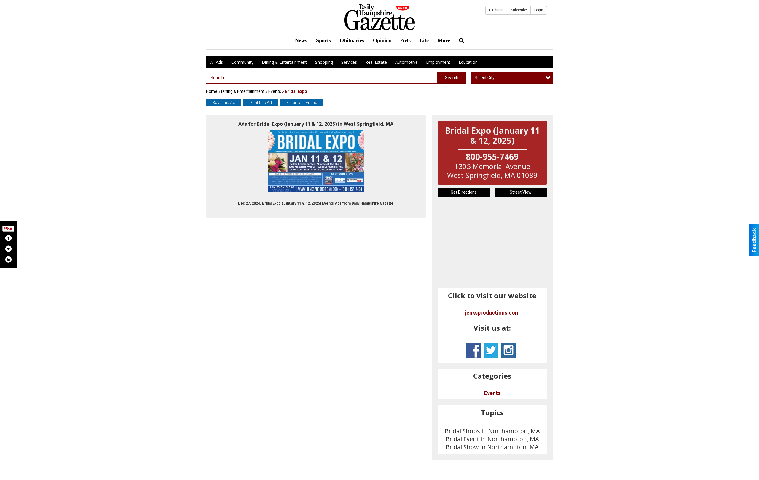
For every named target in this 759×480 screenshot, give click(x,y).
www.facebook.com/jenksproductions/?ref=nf (473, 350)
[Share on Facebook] (8, 238)
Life (424, 40)
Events (275, 91)
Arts (406, 40)
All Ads (216, 62)
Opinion (382, 40)
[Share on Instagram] (8, 259)
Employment (438, 62)
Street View (521, 192)
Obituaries (352, 40)
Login (538, 10)
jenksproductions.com (492, 313)
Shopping (324, 62)
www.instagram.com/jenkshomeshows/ (508, 350)
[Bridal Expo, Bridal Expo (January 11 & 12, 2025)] (316, 161)
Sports (323, 40)
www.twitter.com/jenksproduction (491, 350)
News (301, 40)
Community (242, 62)
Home (211, 91)
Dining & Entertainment (284, 62)
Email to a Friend (301, 102)
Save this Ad (223, 102)
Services (349, 62)
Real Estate (376, 62)
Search (451, 77)
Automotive (406, 62)
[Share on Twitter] (8, 249)
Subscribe (519, 10)
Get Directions (464, 192)
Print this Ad (261, 102)
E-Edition (496, 10)
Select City (485, 77)
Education (468, 62)
